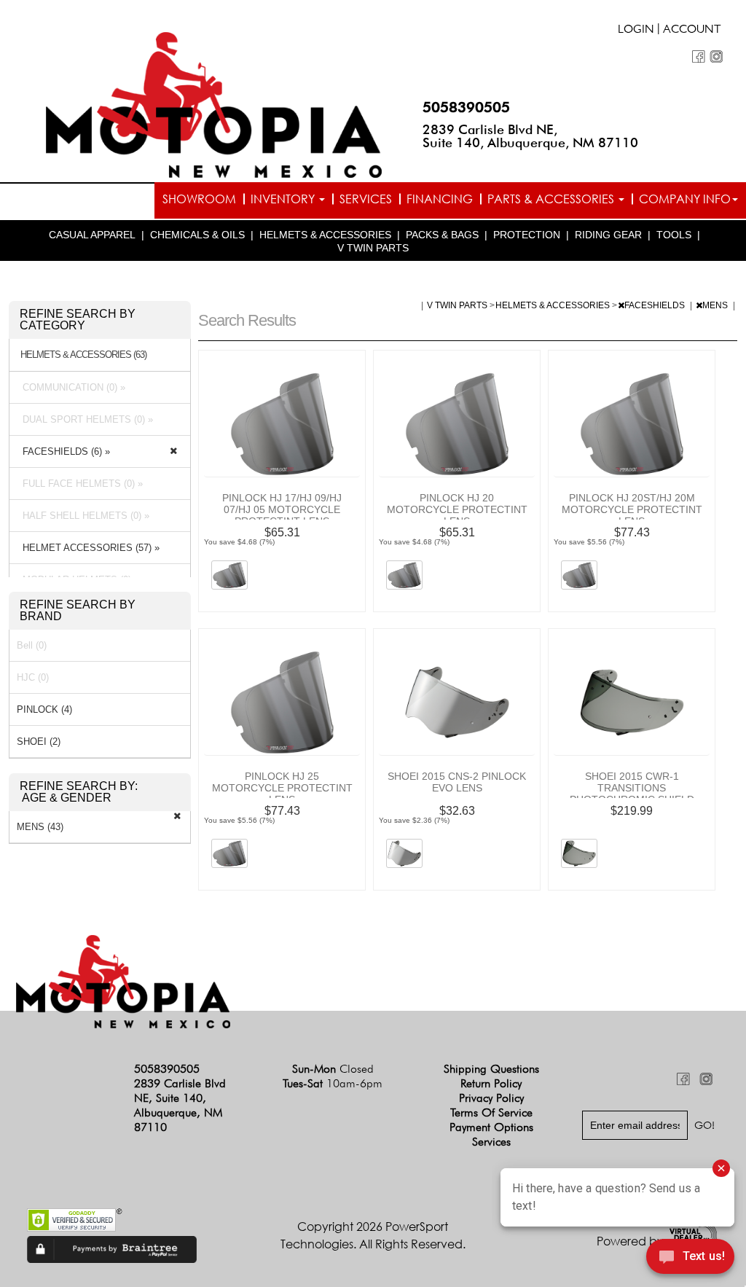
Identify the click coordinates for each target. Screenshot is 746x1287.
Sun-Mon (333, 1069)
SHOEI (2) (38, 741)
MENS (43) (40, 826)
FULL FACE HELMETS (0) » (80, 483)
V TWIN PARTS (373, 248)
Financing (440, 199)
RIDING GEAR (608, 234)
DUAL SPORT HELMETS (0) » (85, 419)
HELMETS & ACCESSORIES (325, 234)
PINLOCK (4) (44, 709)
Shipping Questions (491, 1069)
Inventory (284, 199)
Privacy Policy (491, 1098)
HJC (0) (33, 677)
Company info (685, 199)
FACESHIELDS (655, 305)
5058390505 (466, 107)
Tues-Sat (332, 1083)
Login (636, 30)
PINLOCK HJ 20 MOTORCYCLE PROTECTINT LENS (457, 509)
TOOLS (673, 234)
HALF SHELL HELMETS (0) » (83, 515)
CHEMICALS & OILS (197, 234)
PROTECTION (526, 234)
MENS (716, 305)
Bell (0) (32, 645)
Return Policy (491, 1083)
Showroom (199, 199)
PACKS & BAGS (442, 234)
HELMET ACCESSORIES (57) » (88, 547)
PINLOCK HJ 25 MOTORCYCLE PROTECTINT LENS (282, 787)
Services (365, 199)
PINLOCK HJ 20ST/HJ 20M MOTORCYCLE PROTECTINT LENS (632, 509)
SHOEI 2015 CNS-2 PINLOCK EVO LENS (457, 782)
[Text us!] (690, 1258)
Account (692, 30)
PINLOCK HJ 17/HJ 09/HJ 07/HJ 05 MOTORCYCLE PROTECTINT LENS (282, 509)
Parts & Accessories (552, 199)
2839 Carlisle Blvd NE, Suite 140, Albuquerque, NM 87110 (530, 136)
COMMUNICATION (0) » (71, 387)
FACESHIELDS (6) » (63, 451)
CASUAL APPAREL (92, 234)
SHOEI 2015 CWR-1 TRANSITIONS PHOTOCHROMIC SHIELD (632, 787)
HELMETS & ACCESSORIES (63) (83, 355)
